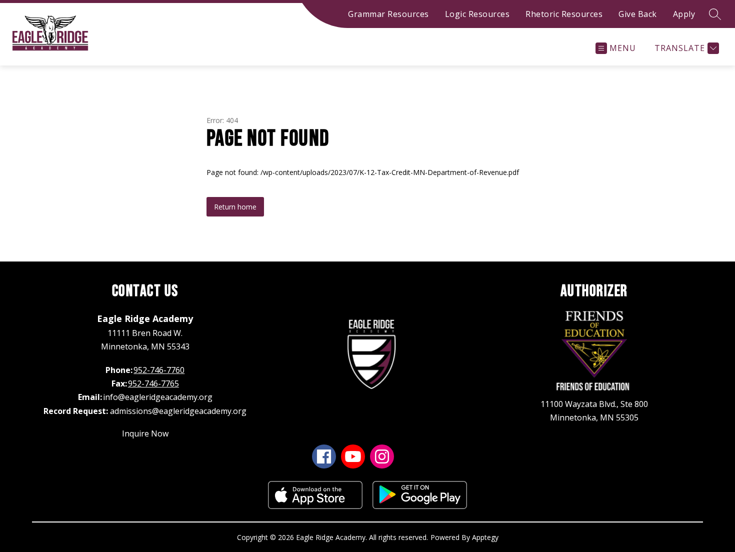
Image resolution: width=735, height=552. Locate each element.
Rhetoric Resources (564, 14)
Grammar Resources (388, 14)
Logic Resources (477, 14)
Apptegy (485, 537)
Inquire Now (145, 433)
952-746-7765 (153, 383)
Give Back (637, 14)
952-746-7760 (159, 370)
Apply (684, 14)
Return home (235, 207)
